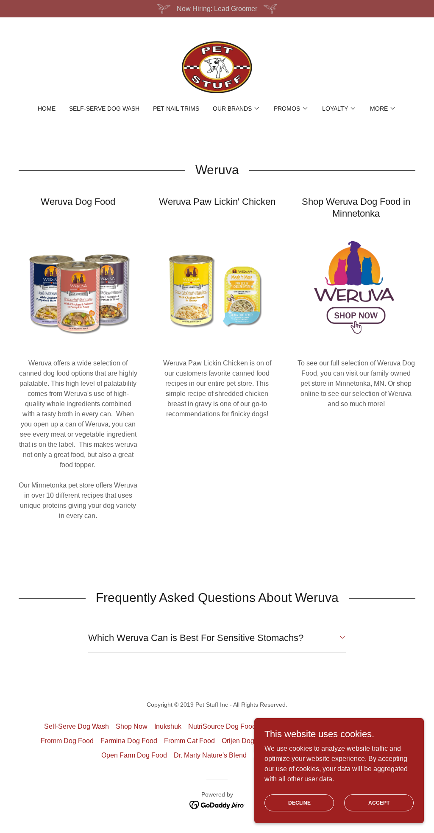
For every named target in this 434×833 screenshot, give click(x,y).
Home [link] (47, 108)
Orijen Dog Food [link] (247, 740)
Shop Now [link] (131, 726)
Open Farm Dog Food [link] (134, 755)
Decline (299, 802)
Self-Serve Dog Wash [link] (104, 108)
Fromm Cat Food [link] (189, 740)
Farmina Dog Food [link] (128, 740)
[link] (217, 66)
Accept (378, 802)
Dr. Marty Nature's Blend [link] (210, 755)
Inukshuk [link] (167, 726)
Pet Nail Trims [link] (176, 108)
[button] (236, 108)
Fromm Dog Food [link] (67, 740)
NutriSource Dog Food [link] (222, 726)
